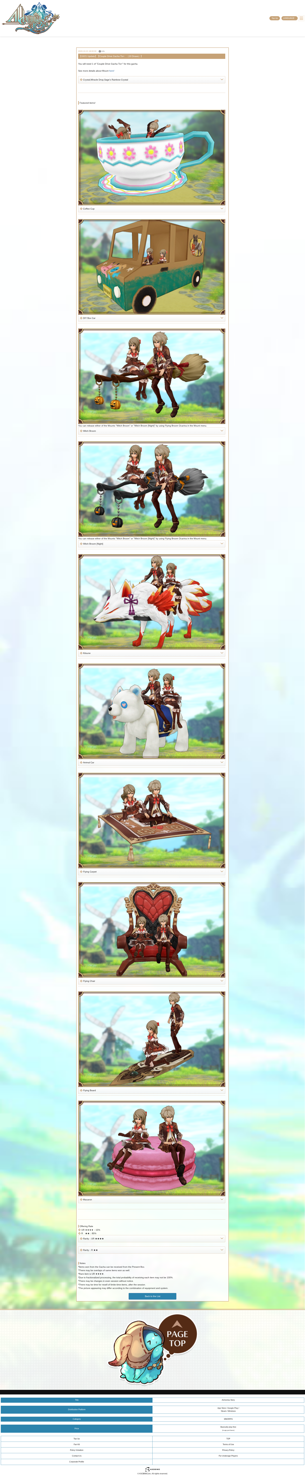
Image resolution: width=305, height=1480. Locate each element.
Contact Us (76, 1456)
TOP (228, 1439)
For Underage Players (228, 1456)
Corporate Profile (76, 1462)
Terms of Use (228, 1444)
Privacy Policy (228, 1450)
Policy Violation (76, 1450)
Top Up (275, 18)
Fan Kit (77, 1444)
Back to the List (152, 1296)
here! (111, 71)
